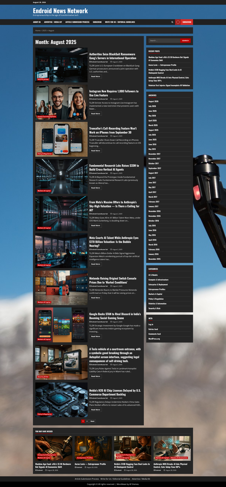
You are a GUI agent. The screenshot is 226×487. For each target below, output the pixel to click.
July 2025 (152, 134)
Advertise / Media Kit (53, 22)
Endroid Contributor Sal (99, 62)
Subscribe (97, 22)
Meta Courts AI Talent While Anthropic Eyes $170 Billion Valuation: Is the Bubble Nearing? (61, 250)
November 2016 (155, 216)
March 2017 (153, 196)
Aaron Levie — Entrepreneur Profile (162, 65)
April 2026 (153, 120)
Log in (151, 324)
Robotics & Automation (157, 303)
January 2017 (153, 206)
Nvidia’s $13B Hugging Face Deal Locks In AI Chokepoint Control (132, 465)
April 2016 (152, 239)
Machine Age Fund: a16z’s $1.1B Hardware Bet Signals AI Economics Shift (53, 465)
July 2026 (152, 106)
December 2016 (155, 211)
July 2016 (152, 225)
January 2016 (154, 254)
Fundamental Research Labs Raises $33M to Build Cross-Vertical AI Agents (61, 176)
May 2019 (152, 149)
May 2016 (152, 235)
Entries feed (153, 329)
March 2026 (153, 125)
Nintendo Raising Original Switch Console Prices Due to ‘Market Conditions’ (61, 287)
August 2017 (153, 173)
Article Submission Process (77, 22)
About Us (37, 22)
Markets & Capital (44, 191)
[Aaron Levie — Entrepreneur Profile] (93, 448)
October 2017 (154, 163)
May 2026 (152, 115)
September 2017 (155, 168)
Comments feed (155, 333)
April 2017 (152, 192)
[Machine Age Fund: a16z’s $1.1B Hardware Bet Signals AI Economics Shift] (53, 448)
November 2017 (154, 158)
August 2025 (153, 130)
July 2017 (152, 177)
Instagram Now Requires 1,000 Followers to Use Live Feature (61, 102)
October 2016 (154, 220)
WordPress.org (154, 338)
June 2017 (152, 182)
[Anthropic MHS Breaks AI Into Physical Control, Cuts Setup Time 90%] (172, 448)
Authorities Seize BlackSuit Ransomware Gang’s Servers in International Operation (61, 65)
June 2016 (152, 230)
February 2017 (154, 201)
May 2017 (152, 187)
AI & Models (153, 274)
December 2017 (154, 153)
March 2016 (153, 244)
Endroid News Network (60, 10)
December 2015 (154, 258)
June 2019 (152, 144)
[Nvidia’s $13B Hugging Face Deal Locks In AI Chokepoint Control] (132, 448)
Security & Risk (43, 79)
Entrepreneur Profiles (157, 289)
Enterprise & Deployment (47, 117)
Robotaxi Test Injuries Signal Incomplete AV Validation (169, 85)
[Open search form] (172, 22)
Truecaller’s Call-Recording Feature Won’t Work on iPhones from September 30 (61, 139)
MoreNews (121, 484)
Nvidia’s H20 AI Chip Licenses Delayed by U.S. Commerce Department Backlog (61, 399)
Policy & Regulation (45, 154)
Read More (96, 76)
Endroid (40, 470)
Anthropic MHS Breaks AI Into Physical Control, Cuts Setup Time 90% (170, 465)
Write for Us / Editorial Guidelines (120, 22)
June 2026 (153, 111)
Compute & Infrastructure (158, 279)
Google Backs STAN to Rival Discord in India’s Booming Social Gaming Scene (61, 324)
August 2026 (153, 101)
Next (92, 421)
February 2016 (154, 249)
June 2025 (152, 139)
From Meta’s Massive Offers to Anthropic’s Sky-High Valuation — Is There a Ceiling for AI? (61, 213)
